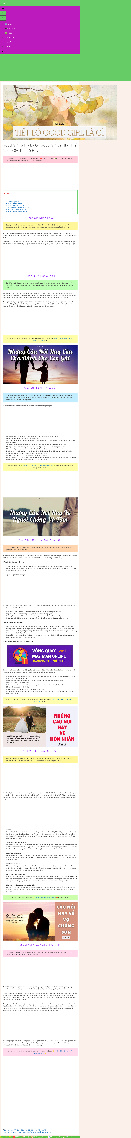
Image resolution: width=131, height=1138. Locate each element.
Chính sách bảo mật (40, 1137)
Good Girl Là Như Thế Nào (16, 205)
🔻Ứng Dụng (9, 42)
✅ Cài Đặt (8, 33)
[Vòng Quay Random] (40, 666)
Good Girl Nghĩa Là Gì (14, 201)
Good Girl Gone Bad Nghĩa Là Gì (18, 211)
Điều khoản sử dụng (57, 1137)
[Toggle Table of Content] (4, 198)
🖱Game (7, 46)
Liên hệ (69, 1137)
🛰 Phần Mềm (9, 37)
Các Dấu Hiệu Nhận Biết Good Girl (18, 207)
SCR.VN (2, 4)
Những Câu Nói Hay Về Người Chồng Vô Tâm (38, 465)
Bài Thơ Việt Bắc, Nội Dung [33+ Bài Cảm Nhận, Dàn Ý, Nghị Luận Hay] (28, 1132)
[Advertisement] (65, 69)
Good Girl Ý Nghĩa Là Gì (15, 203)
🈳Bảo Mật (9, 24)
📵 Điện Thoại (10, 29)
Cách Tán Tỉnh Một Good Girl (17, 209)
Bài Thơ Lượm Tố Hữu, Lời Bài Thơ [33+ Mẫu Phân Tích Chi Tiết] (25, 1130)
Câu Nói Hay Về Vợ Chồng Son (45, 897)
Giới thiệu (26, 1137)
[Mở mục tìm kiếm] (3, 8)
